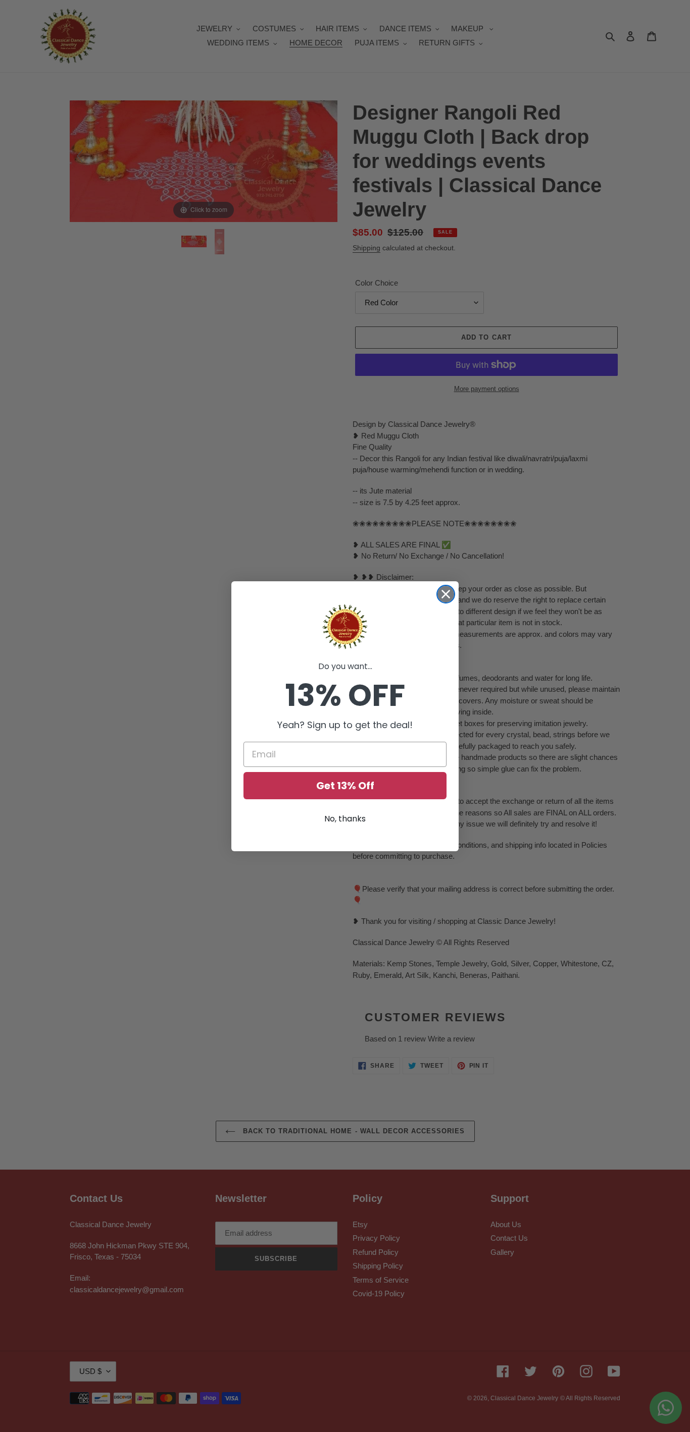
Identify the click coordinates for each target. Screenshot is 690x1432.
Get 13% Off (345, 786)
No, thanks (345, 818)
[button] (345, 626)
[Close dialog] (446, 594)
